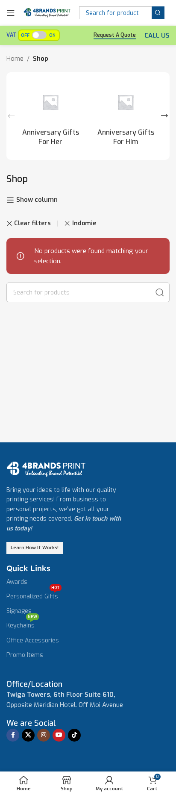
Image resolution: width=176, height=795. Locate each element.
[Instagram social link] (43, 735)
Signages (19, 611)
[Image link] (45, 469)
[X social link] (28, 735)
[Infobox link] (34, 684)
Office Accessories (32, 640)
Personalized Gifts (33, 595)
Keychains (21, 624)
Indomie (84, 223)
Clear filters (32, 224)
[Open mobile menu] (10, 12)
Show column (37, 200)
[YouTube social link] (59, 735)
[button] (11, 115)
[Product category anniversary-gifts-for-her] (50, 116)
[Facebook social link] (12, 735)
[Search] (158, 12)
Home (14, 58)
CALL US (157, 35)
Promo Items (24, 655)
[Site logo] (46, 12)
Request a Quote (115, 35)
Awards (16, 582)
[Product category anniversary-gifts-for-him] (125, 116)
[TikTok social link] (74, 735)
